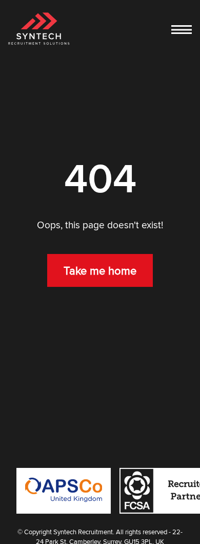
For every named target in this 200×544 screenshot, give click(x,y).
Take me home (100, 270)
